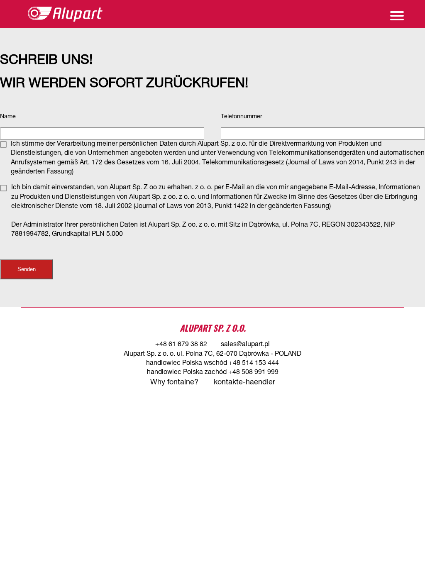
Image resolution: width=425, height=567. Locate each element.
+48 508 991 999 (253, 372)
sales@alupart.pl (245, 345)
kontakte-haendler (244, 382)
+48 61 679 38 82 (181, 345)
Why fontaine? (174, 382)
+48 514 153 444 (254, 363)
